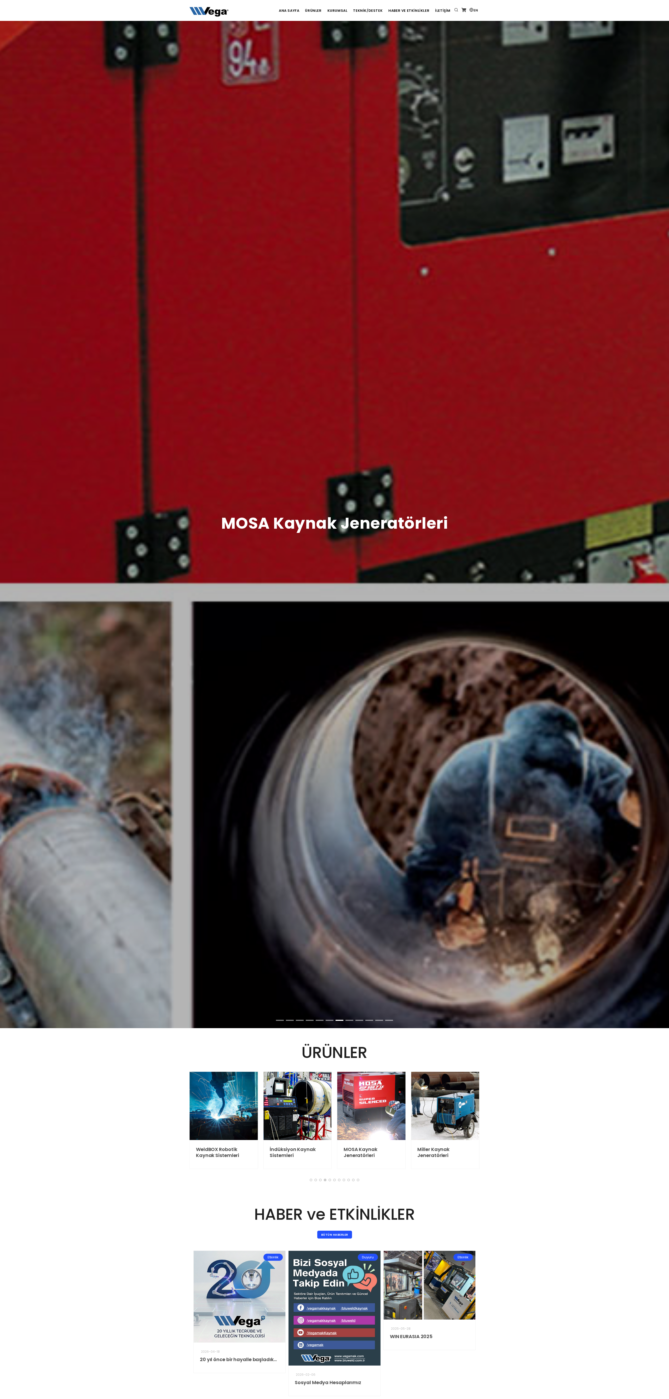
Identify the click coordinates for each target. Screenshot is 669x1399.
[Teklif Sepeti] (464, 10)
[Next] (659, 377)
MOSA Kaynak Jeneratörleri (276, 1152)
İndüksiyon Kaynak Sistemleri (208, 1152)
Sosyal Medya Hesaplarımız (219, 1382)
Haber (449, 1257)
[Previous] (10, 377)
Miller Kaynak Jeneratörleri (349, 1152)
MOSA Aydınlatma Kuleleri (429, 1152)
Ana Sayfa (289, 10)
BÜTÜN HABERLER (334, 1235)
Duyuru (259, 1257)
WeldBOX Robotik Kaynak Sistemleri (406, 1339)
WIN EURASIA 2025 (302, 1336)
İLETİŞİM (443, 10)
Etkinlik (354, 1257)
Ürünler (313, 10)
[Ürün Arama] (456, 10)
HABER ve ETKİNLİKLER (408, 10)
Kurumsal (337, 10)
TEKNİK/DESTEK (368, 10)
